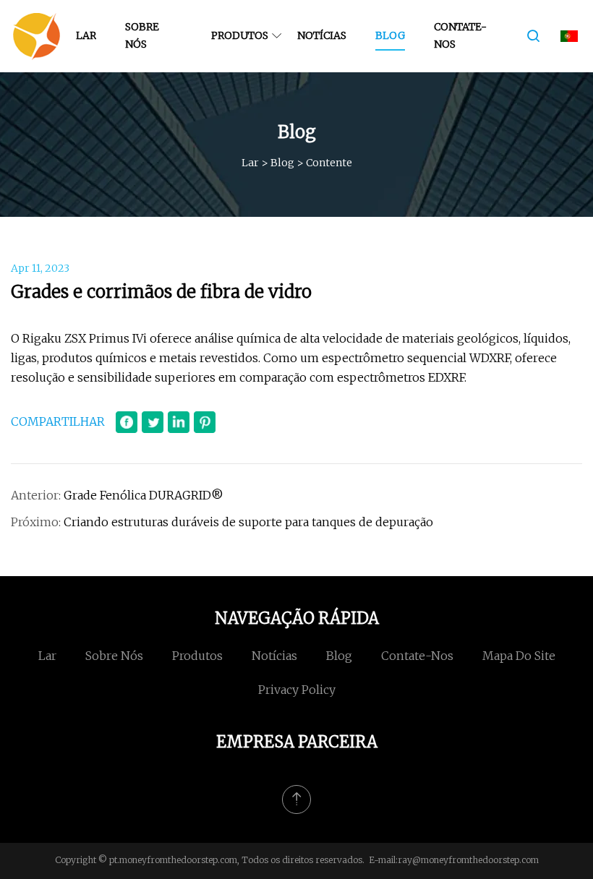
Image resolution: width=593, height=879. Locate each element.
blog (390, 35)
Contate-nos (460, 35)
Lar (86, 35)
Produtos (239, 35)
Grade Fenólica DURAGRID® (143, 495)
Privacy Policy (297, 689)
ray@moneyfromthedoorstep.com (468, 859)
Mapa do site (518, 655)
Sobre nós (142, 35)
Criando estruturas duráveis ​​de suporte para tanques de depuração (248, 522)
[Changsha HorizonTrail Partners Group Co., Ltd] (36, 36)
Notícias (321, 35)
